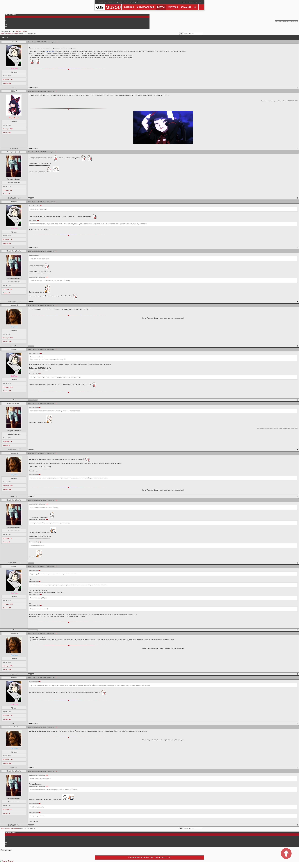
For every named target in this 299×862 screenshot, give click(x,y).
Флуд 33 (22, 33)
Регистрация (192, 2)
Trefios (24, 31)
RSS (119, 2)
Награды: (7, 83)
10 (56, 500)
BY (15, 346)
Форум (161, 7)
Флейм (17, 33)
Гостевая (172, 7)
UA (15, 148)
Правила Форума (141, 2)
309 (6, 26)
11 (56, 566)
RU (14, 87)
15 (56, 771)
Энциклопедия (145, 7)
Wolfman (18, 31)
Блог (184, 2)
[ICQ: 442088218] (35, 148)
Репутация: (7, 79)
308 (6, 24)
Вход (201, 2)
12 (56, 633)
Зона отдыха (10, 33)
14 (56, 727)
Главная (129, 7)
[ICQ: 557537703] (35, 87)
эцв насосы (50, 51)
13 (56, 677)
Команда (186, 7)
